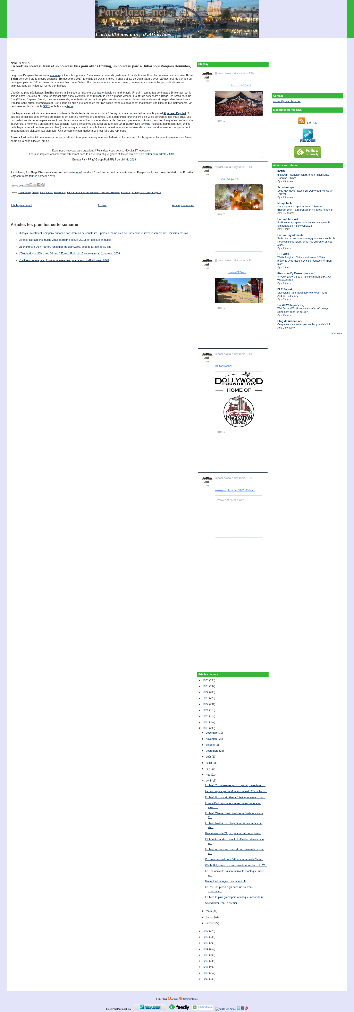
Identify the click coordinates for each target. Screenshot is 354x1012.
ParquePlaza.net (287, 219)
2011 (206, 966)
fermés (33, 175)
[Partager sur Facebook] (39, 185)
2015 (206, 942)
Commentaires (190, 999)
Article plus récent (21, 205)
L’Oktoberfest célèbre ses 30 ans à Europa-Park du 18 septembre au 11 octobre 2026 (69, 253)
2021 (206, 710)
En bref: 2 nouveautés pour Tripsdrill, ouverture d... (235, 785)
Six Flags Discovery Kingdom (146, 192)
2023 (206, 698)
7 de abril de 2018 (125, 159)
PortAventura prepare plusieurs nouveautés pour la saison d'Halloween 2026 (64, 260)
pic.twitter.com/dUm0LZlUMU (158, 154)
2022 (206, 704)
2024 (206, 692)
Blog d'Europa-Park (289, 321)
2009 (206, 978)
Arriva (69, 106)
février (210, 917)
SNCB (46, 106)
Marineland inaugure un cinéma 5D (225, 881)
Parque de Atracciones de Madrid (83, 192)
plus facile (98, 92)
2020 (206, 716)
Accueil (102, 205)
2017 (206, 931)
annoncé (55, 75)
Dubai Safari (24, 192)
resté (25, 175)
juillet (209, 762)
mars (209, 911)
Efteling (35, 192)
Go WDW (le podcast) (290, 305)
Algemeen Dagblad (174, 113)
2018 (206, 728)
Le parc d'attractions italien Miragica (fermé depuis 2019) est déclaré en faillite (65, 239)
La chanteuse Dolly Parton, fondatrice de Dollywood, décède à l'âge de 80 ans (65, 246)
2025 (206, 686)
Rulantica (125, 192)
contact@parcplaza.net (287, 101)
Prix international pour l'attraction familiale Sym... (234, 859)
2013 (206, 955)
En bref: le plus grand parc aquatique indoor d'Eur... (235, 897)
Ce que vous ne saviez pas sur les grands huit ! (303, 324)
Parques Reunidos (110, 192)
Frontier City (60, 192)
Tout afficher (336, 333)
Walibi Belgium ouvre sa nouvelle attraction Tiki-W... (236, 865)
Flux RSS (311, 122)
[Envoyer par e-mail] (27, 185)
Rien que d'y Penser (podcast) (296, 273)
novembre (212, 738)
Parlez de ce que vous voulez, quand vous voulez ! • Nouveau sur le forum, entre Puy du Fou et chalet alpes (306, 241)
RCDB (281, 171)
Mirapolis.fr (284, 203)
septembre (212, 750)
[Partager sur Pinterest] (43, 185)
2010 (206, 973)
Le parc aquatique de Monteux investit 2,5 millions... (236, 791)
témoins (145, 123)
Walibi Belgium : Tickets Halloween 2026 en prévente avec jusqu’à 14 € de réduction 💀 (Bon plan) (304, 260)
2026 (206, 680)
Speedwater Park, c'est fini (221, 903)
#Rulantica (101, 150)
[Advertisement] (177, 47)
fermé (78, 172)
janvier (210, 923)
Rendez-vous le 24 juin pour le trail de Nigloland (233, 833)
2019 (206, 722)
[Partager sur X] (35, 185)
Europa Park (46, 192)
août (209, 756)
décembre (212, 732)
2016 (206, 937)
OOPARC (283, 254)
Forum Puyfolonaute (290, 235)
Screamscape (285, 187)
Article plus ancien (183, 205)
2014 (206, 949)
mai (208, 774)
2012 (206, 960)
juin (208, 768)
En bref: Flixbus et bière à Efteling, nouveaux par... (235, 797)
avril (209, 780)
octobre (211, 744)
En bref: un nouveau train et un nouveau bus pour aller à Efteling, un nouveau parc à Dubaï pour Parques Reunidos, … (101, 68)
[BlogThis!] (31, 185)
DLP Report (284, 289)
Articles (175, 999)
